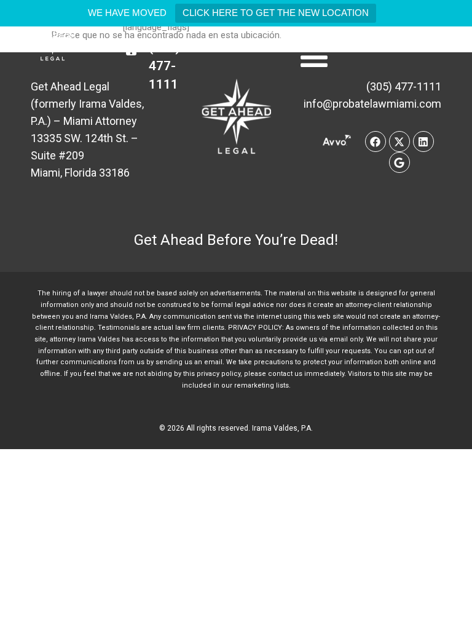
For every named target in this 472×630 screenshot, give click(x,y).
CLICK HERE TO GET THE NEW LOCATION (276, 12)
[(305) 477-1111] (131, 47)
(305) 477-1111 (164, 66)
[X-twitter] (399, 141)
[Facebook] (375, 141)
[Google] (399, 162)
